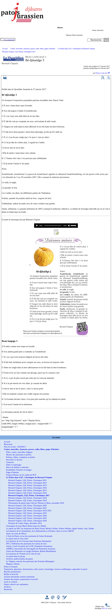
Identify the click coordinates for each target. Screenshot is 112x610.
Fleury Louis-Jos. (102, 73)
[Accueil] (22, 22)
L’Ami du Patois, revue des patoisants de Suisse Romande (29, 536)
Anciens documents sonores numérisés (19, 577)
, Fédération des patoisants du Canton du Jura (26, 544)
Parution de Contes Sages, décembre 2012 (25, 523)
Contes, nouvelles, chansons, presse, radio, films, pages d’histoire (32, 49)
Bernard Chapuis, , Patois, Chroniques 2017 (19, 52)
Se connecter (9, 40)
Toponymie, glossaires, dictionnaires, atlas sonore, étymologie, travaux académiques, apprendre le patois (45, 569)
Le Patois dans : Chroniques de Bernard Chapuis (76, 49)
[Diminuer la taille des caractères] (108, 79)
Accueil (5, 49)
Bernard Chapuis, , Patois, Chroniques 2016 (27, 493)
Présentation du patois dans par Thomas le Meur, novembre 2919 (36, 503)
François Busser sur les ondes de (21, 475)
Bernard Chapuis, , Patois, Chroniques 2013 (27, 485)
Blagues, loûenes (13, 564)
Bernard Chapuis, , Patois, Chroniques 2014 (27, 488)
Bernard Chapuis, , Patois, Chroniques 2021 (27, 508)
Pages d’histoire (12, 472)
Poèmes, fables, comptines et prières (20, 457)
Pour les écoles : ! (15, 447)
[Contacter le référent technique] (53, 598)
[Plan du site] (47, 598)
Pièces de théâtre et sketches (17, 467)
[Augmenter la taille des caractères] (103, 79)
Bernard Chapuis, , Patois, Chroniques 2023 (27, 513)
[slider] (74, 225)
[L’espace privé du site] (64, 598)
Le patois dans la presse (15, 556)
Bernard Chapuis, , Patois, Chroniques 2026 (27, 521)
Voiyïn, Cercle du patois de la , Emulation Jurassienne (29, 546)
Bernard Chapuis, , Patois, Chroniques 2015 (27, 490)
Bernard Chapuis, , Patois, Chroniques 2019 (27, 500)
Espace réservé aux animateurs (16, 584)
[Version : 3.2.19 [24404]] (107, 606)
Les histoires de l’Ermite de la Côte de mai (23, 554)
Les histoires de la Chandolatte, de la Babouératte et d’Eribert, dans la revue (40, 531)
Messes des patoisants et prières (18, 455)
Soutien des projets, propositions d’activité (21, 579)
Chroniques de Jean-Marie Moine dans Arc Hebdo (26, 526)
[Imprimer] (5, 79)
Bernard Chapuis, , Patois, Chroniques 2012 (27, 483)
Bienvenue (8, 444)
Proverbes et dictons (14, 460)
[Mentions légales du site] (58, 598)
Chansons (10, 462)
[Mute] (69, 225)
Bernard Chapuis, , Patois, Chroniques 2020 (27, 505)
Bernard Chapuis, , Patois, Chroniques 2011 (27, 480)
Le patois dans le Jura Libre (17, 538)
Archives (7, 587)
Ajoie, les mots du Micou (16, 533)
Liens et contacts (10, 582)
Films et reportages (13, 465)
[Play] (37, 225)
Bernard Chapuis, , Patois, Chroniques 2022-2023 (29, 510)
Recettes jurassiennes (12, 572)
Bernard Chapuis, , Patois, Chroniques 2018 (27, 498)
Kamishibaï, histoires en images (19, 470)
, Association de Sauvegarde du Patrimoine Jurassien (30, 549)
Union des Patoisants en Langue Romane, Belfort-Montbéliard (31, 551)
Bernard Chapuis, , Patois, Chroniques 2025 (27, 518)
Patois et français (11, 567)
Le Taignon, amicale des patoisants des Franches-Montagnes (30, 561)
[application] (56, 225)
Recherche (8, 589)
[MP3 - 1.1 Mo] (56, 234)
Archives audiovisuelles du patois (19, 559)
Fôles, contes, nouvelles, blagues (19, 452)
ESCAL (105, 608)
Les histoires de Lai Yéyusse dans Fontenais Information (28, 541)
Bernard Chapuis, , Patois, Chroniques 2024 (27, 516)
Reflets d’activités (11, 574)
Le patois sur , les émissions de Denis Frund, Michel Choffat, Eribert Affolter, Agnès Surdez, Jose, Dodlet (50, 528)
